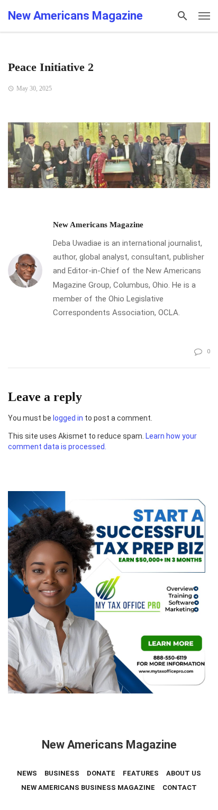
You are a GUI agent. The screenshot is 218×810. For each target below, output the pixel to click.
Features (141, 773)
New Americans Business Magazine (88, 787)
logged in (68, 418)
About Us (183, 773)
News (27, 773)
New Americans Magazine (98, 224)
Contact (179, 787)
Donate (101, 773)
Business (61, 773)
